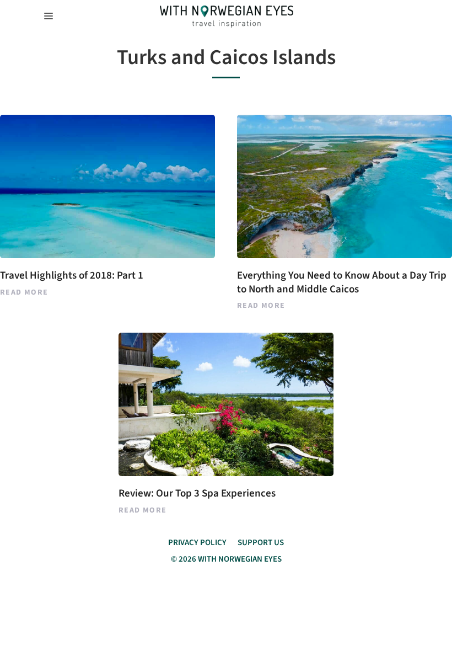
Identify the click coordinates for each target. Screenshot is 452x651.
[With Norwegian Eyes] (226, 16)
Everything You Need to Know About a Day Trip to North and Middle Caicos (341, 282)
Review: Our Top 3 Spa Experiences (197, 493)
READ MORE (24, 292)
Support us (261, 542)
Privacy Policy (197, 542)
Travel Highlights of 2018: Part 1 (71, 275)
